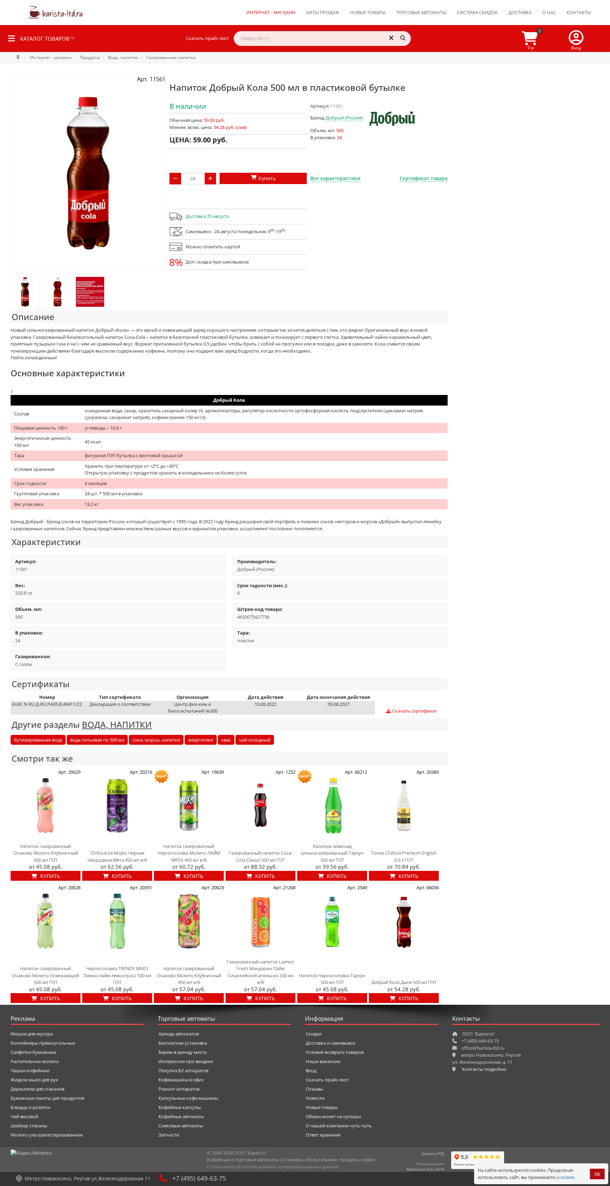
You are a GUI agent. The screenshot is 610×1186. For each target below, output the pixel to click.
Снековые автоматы (181, 1125)
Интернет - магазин (270, 12)
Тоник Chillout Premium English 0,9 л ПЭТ (404, 856)
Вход (311, 1070)
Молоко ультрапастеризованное (47, 1135)
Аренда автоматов (179, 1034)
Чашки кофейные (30, 1070)
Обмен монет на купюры (333, 1116)
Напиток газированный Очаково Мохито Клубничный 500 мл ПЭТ (45, 853)
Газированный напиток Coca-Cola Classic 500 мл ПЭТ (261, 856)
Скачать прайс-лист (207, 38)
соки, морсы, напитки (156, 740)
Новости (315, 1098)
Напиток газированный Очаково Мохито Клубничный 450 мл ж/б (189, 975)
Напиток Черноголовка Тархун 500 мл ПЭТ (332, 979)
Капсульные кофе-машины (188, 1098)
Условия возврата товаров (335, 1052)
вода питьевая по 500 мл (97, 740)
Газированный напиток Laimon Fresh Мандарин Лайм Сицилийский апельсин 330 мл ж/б (260, 972)
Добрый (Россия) (344, 117)
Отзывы (314, 1089)
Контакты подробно (484, 1069)
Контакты (579, 12)
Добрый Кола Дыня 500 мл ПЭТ (404, 982)
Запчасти (169, 1135)
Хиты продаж (322, 12)
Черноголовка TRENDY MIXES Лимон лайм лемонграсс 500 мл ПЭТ (117, 975)
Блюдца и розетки (30, 1107)
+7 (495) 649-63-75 (199, 1178)
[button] (576, 38)
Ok (597, 1174)
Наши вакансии (323, 1061)
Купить (49, 876)
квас (226, 740)
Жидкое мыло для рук (34, 1079)
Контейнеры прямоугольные (43, 1043)
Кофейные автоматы (181, 1116)
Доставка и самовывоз (330, 1043)
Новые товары (367, 12)
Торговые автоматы (421, 12)
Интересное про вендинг (186, 1061)
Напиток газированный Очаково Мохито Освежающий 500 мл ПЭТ (45, 975)
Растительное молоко (35, 1061)
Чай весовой (24, 1116)
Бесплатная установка (183, 1043)
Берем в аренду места (183, 1052)
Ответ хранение (323, 1135)
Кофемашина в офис (181, 1079)
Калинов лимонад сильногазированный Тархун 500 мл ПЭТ (332, 853)
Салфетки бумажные (33, 1052)
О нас (549, 12)
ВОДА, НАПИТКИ (117, 724)
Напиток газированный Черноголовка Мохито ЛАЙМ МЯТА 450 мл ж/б (188, 853)
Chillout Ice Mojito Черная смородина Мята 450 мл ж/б (117, 856)
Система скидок (477, 12)
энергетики (200, 740)
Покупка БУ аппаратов (183, 1070)
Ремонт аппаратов (179, 1089)
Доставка (520, 12)
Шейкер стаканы (29, 1125)
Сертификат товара (424, 178)
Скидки (314, 1034)
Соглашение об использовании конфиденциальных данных (273, 1166)
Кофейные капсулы (180, 1107)
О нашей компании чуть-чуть (339, 1125)
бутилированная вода (38, 740)
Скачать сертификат (414, 711)
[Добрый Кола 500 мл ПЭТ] (25, 292)
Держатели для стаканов (37, 1089)
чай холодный (254, 740)
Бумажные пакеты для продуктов (47, 1098)
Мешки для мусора (32, 1034)
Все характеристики (335, 178)
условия (565, 1177)
